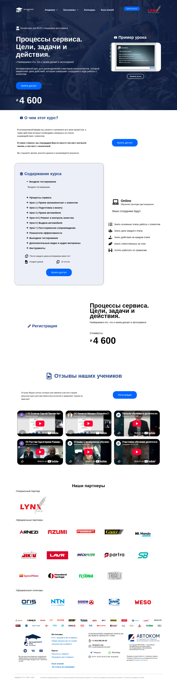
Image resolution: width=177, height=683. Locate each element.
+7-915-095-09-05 (99, 641)
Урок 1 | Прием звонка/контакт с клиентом (53, 202)
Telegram (97, 652)
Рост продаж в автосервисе (64, 637)
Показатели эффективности (45, 233)
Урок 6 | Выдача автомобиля (45, 223)
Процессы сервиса (40, 197)
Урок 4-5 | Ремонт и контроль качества (51, 218)
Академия (50, 10)
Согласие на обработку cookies (134, 677)
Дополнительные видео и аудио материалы (54, 243)
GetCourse (143, 660)
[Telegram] (91, 652)
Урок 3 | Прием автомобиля (45, 213)
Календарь (89, 10)
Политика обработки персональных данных (76, 677)
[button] (60, 181)
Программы (69, 10)
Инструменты (37, 248)
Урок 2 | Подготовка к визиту (45, 207)
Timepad (136, 660)
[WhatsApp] (109, 652)
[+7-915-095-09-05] (89, 640)
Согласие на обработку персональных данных (107, 677)
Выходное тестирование (43, 238)
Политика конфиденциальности (50, 677)
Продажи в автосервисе (63, 657)
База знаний (107, 10)
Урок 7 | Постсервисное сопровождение (52, 228)
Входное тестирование (42, 181)
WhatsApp (116, 652)
